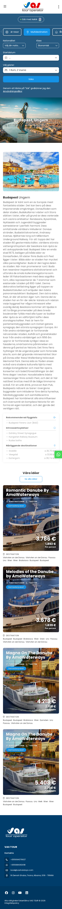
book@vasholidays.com (22, 870)
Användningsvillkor (12, 91)
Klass (39, 40)
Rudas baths (15, 440)
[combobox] (12, 45)
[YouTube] (20, 893)
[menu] (58, 7)
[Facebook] (6, 893)
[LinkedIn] (27, 893)
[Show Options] (23, 45)
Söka (31, 79)
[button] (1, 31)
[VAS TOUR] (16, 832)
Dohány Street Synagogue (22, 433)
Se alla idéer (31, 478)
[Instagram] (13, 893)
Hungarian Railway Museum (23, 437)
